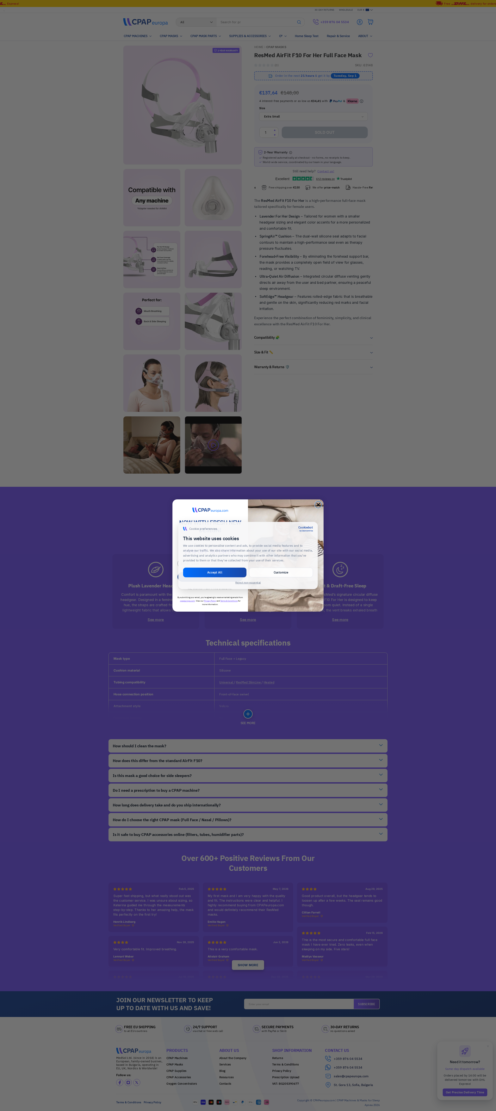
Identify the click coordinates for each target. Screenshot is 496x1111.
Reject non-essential (248, 582)
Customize (281, 572)
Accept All (214, 572)
